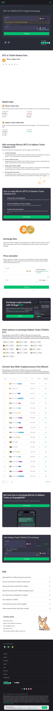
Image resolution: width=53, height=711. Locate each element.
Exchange (26, 33)
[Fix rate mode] (37, 28)
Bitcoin (13, 6)
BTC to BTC (17, 383)
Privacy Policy (34, 708)
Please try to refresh (23, 22)
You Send (7, 17)
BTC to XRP (15, 447)
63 (11, 482)
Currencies (7, 6)
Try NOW (20, 316)
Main (2, 6)
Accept (44, 707)
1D (3, 64)
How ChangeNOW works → (9, 626)
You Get (6, 26)
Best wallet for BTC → (8, 628)
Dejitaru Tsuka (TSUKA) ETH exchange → (12, 623)
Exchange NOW (26, 217)
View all (47, 481)
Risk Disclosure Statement (8, 703)
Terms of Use (25, 708)
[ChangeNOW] (3, 2)
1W (6, 64)
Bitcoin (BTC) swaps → (8, 620)
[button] (44, 18)
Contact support (26, 505)
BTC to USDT (16, 403)
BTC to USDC (16, 456)
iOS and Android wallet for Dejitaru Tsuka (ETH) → (14, 631)
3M (12, 64)
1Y (14, 64)
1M (9, 64)
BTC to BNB (16, 437)
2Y (17, 64)
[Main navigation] (50, 2)
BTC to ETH (15, 388)
